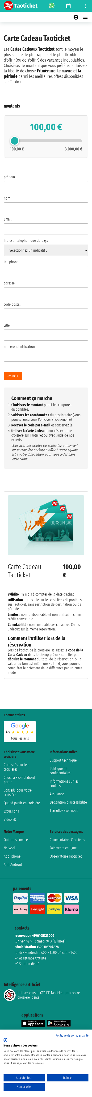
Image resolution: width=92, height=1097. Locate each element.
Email (8, 219)
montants (12, 106)
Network (10, 848)
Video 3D (10, 819)
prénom (9, 177)
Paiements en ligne (63, 848)
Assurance (57, 794)
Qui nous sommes (16, 840)
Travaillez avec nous (64, 810)
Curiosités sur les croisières (16, 767)
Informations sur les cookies (64, 783)
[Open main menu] (85, 17)
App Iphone (12, 856)
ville (7, 325)
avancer (13, 376)
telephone (11, 262)
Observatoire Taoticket (66, 856)
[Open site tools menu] (85, 6)
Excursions (11, 811)
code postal (12, 304)
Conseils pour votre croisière (18, 792)
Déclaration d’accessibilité (68, 802)
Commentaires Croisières (67, 840)
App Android (13, 864)
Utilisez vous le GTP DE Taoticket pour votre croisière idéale (48, 995)
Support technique (63, 760)
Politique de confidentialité (60, 770)
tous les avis (20, 738)
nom (7, 198)
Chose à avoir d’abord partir (19, 779)
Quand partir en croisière (22, 803)
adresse (9, 283)
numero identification (19, 346)
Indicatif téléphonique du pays (26, 240)
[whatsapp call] (51, 6)
